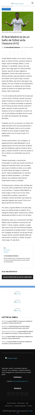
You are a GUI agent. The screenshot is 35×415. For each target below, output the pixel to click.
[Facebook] (3, 53)
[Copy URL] (24, 53)
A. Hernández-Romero (12, 47)
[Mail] (9, 264)
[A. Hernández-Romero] (7, 250)
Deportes (6, 9)
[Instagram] (7, 264)
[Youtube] (26, 394)
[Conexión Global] (17, 4)
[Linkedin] (16, 53)
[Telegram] (20, 53)
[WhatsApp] (12, 53)
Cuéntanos (18, 377)
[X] (8, 53)
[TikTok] (22, 394)
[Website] (12, 264)
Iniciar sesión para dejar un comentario (17, 277)
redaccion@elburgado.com (20, 381)
